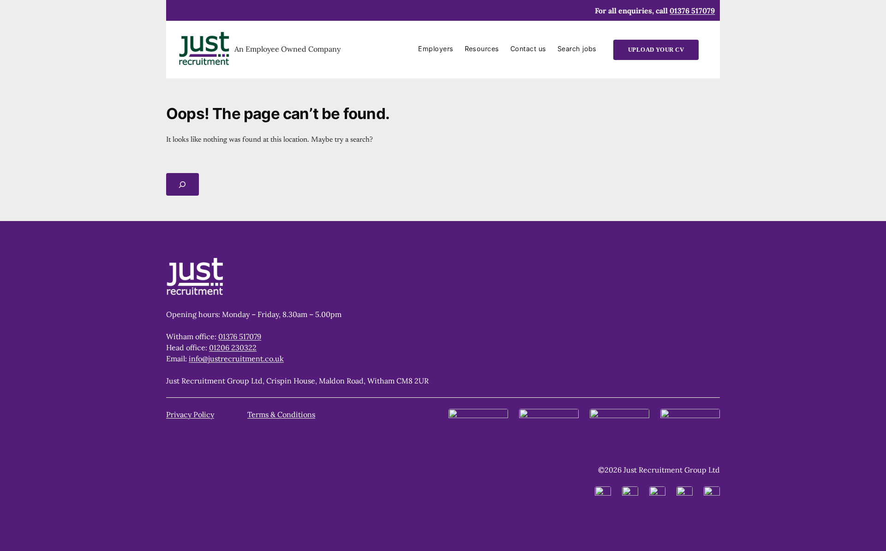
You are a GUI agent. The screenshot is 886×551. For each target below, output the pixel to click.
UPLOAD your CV (656, 50)
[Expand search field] (182, 184)
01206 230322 (233, 347)
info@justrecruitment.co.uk (236, 358)
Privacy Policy (190, 414)
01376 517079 (692, 10)
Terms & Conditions (281, 414)
